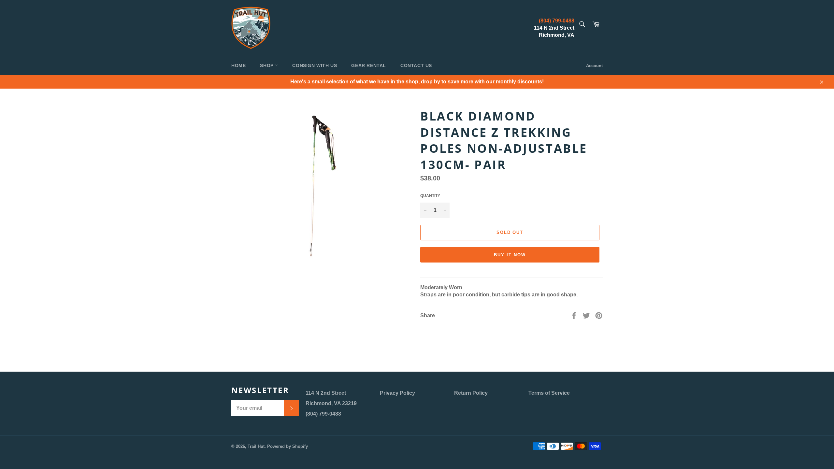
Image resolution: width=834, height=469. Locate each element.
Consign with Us (314, 65)
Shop (267, 65)
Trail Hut (256, 446)
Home (238, 65)
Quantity (430, 195)
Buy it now (510, 254)
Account (594, 65)
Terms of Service (549, 393)
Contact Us (416, 65)
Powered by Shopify (287, 446)
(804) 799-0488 (556, 20)
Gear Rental (368, 65)
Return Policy (471, 393)
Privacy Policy (397, 393)
